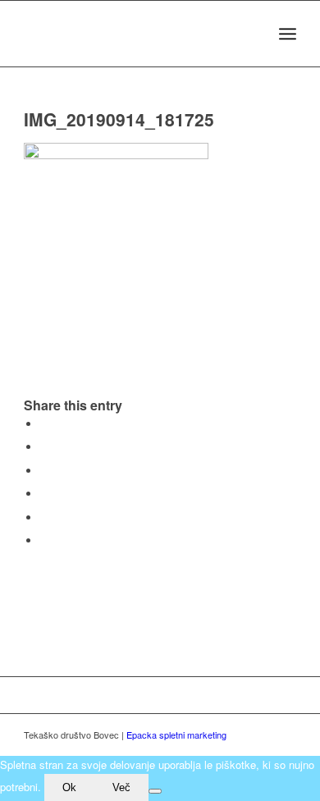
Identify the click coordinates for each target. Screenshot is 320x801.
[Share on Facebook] (44, 424)
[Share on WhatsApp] (44, 470)
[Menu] (287, 33)
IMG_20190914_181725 (119, 119)
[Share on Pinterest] (44, 493)
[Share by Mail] (44, 540)
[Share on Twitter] (44, 447)
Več (121, 787)
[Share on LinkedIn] (44, 517)
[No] (155, 791)
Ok (69, 787)
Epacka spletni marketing (176, 734)
